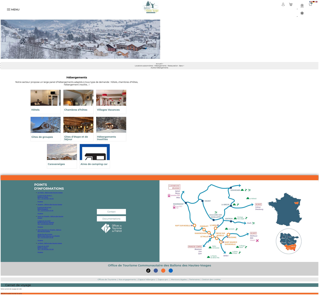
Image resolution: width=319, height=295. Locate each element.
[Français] (311, 2)
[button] (291, 9)
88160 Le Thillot (43, 197)
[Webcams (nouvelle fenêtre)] (302, 5)
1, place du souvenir (44, 221)
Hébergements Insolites (106, 138)
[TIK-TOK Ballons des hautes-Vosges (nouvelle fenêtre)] (148, 271)
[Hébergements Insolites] (111, 127)
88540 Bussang (43, 209)
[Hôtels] (46, 100)
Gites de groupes (42, 136)
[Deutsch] (314, 2)
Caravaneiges (56, 164)
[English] (316, 2)
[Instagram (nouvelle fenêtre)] (163, 271)
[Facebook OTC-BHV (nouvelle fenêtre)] (156, 271)
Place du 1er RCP (43, 246)
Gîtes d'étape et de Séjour (76, 138)
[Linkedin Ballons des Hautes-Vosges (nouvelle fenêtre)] (171, 271)
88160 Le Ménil (42, 248)
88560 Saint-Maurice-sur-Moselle (49, 236)
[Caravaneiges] (62, 154)
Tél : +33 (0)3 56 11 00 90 (45, 210)
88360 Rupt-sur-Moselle (46, 222)
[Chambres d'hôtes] (78, 100)
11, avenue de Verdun (45, 195)
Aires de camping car (94, 164)
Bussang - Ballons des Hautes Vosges (50, 204)
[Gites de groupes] (46, 127)
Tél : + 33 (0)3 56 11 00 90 (46, 198)
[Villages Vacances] (111, 100)
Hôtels (35, 109)
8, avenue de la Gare (44, 207)
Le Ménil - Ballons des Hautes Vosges (50, 243)
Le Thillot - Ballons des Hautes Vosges (50, 192)
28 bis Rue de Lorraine (45, 234)
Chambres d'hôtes (75, 109)
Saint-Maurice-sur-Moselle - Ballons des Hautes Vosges (49, 230)
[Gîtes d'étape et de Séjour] (78, 127)
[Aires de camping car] (95, 154)
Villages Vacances (108, 109)
